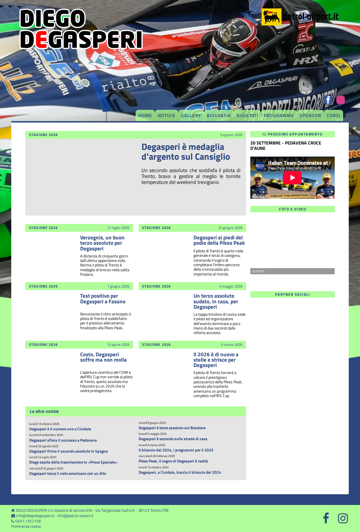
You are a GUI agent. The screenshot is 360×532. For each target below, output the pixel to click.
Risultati (247, 115)
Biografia (219, 115)
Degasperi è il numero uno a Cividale (60, 429)
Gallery (191, 115)
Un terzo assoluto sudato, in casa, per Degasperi (216, 300)
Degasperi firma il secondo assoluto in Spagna (68, 451)
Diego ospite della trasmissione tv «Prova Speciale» (73, 462)
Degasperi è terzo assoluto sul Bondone (172, 428)
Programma (279, 115)
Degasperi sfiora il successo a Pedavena (63, 440)
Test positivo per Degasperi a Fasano (102, 298)
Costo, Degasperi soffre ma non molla (103, 357)
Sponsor (310, 115)
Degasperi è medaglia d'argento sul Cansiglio (185, 151)
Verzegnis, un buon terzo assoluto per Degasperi (102, 242)
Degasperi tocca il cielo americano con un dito (67, 473)
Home (145, 115)
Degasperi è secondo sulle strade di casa (173, 439)
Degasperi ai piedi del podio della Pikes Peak (219, 240)
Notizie (167, 115)
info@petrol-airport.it (75, 515)
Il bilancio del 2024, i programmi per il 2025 (176, 450)
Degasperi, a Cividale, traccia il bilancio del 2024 (180, 472)
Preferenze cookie (26, 526)
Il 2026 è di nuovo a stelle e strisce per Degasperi (216, 359)
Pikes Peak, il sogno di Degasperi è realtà (173, 461)
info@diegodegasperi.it (35, 515)
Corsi (333, 115)
